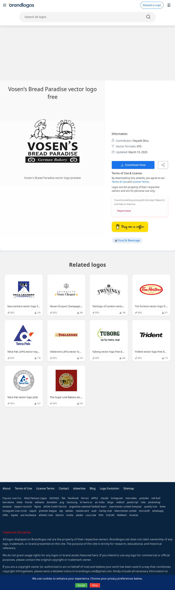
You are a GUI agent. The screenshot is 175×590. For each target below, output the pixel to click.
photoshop (154, 502)
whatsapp (158, 510)
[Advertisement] (87, 53)
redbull (120, 502)
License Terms (45, 488)
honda (28, 502)
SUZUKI (110, 515)
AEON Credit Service (55, 506)
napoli (32, 510)
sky (61, 510)
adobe (79, 515)
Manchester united (125, 510)
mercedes (131, 498)
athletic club (46, 515)
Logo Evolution (109, 488)
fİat (63, 498)
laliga (110, 502)
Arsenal (133, 515)
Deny (94, 585)
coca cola (91, 515)
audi (94, 510)
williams (39, 502)
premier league (48, 510)
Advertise (79, 488)
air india (100, 502)
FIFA (101, 515)
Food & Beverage (128, 240)
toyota (14, 515)
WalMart (122, 515)
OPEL (5, 515)
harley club (105, 510)
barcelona (8, 502)
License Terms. (140, 181)
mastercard (82, 510)
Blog (93, 488)
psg (62, 502)
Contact (64, 488)
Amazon (7, 506)
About (7, 488)
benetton (52, 502)
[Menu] (5, 5)
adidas (69, 510)
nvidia (69, 515)
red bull (155, 498)
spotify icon (150, 506)
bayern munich (23, 506)
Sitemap (128, 488)
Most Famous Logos (35, 498)
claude (104, 498)
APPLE (94, 498)
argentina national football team (87, 506)
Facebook (73, 498)
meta (19, 502)
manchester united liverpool (125, 506)
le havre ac (86, 502)
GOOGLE (54, 498)
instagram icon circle (15, 510)
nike (143, 502)
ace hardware (28, 515)
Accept (81, 585)
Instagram (117, 498)
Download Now (135, 165)
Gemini (60, 515)
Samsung (72, 502)
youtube (144, 498)
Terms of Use (119, 181)
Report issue (124, 211)
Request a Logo (152, 5)
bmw (162, 506)
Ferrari (85, 498)
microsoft (144, 510)
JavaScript (132, 502)
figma (37, 506)
